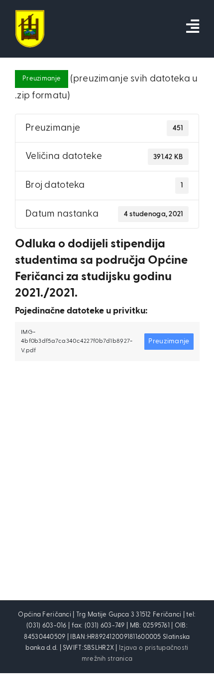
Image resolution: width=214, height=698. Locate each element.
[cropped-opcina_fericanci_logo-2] (30, 14)
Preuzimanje (41, 79)
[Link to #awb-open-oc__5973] (192, 26)
